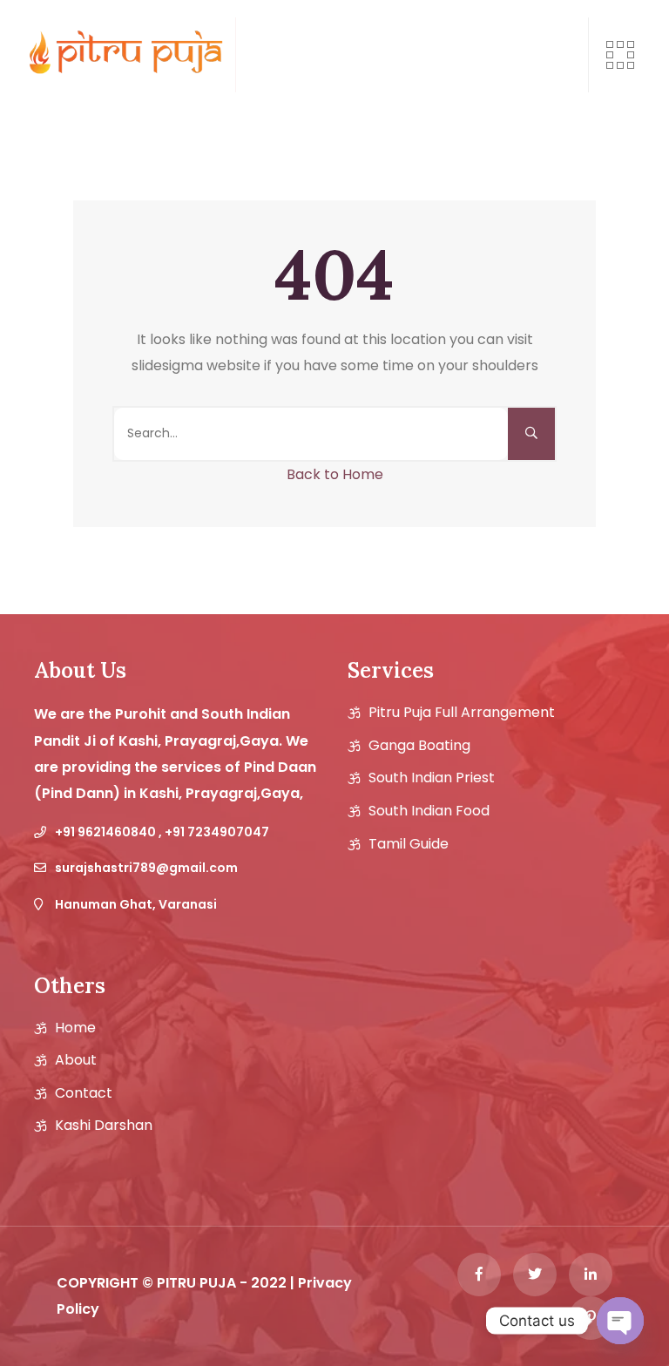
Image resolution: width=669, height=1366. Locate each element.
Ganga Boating (419, 745)
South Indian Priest (431, 778)
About (76, 1060)
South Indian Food (429, 811)
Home (75, 1028)
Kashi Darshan (103, 1125)
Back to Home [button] (335, 474)
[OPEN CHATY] (620, 1320)
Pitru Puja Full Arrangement (461, 712)
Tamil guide (408, 844)
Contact (83, 1093)
